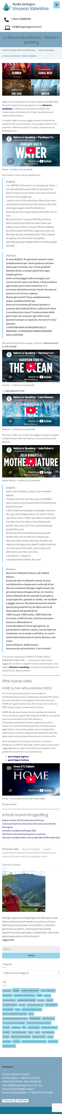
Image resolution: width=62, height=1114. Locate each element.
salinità (50, 1037)
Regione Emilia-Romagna (20, 1037)
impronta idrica (48, 1018)
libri (24, 1027)
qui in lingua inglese (18, 756)
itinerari (6, 1027)
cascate (49, 1000)
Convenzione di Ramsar (35, 1005)
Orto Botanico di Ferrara (49, 1027)
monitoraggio (33, 1027)
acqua (47, 849)
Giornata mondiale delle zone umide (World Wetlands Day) (31, 837)
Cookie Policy (22, 1101)
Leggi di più (8, 939)
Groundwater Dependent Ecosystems (15, 1019)
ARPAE (39, 995)
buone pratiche (9, 1000)
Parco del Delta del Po (19, 1032)
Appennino (7, 995)
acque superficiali (48, 990)
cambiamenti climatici (13, 852)
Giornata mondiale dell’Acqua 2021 (19, 830)
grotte (31, 1014)
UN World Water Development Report (34, 1041)
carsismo (41, 1000)
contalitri (22, 1005)
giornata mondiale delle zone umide (14, 1014)
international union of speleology (13, 1023)
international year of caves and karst (38, 1023)
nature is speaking (30, 856)
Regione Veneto (39, 1037)
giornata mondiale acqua (31, 1009)
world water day (9, 1046)
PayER (31, 1032)
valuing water (53, 1041)
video (44, 856)
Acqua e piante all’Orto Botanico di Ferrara (23, 820)
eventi (18, 1009)
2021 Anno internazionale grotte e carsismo (24, 834)
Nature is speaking (19, 667)
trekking (16, 1041)
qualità (6, 1037)
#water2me (7, 991)
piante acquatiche (48, 1032)
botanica (47, 996)
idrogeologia (35, 1018)
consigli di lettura (9, 1005)
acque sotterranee (30, 990)
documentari (34, 852)
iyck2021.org (16, 1027)
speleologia (7, 1041)
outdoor (6, 1032)
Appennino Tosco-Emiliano (24, 995)
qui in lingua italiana (18, 759)
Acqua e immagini (31, 849)
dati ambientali (51, 1005)
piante (37, 1032)
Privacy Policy (8, 1101)
